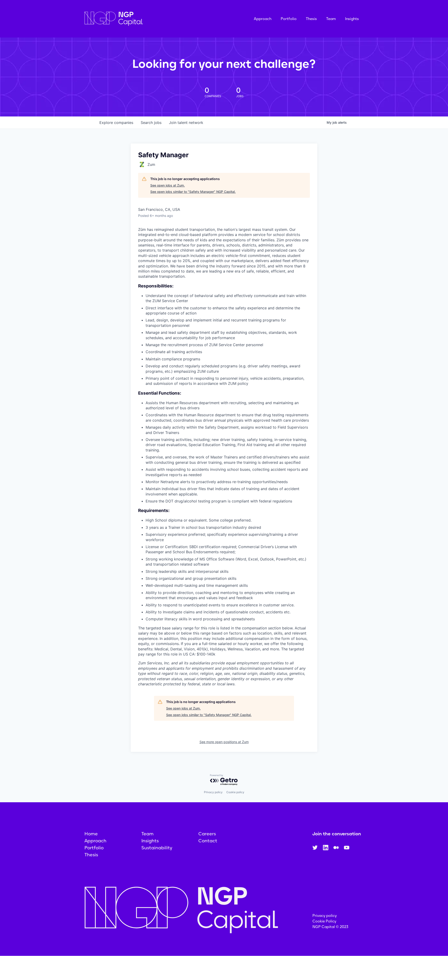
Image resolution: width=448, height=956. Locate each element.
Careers (207, 834)
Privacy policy (213, 792)
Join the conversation (336, 834)
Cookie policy (235, 792)
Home (91, 834)
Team (331, 18)
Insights (352, 18)
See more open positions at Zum (224, 742)
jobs (151, 122)
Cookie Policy (324, 921)
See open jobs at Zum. (167, 185)
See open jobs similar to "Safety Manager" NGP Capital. (193, 192)
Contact (207, 841)
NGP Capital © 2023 (330, 926)
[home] (136, 19)
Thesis (311, 18)
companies (116, 122)
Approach (262, 18)
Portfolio (289, 18)
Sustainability (156, 848)
